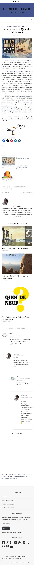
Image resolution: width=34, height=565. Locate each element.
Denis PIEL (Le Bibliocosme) (22, 562)
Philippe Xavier (14, 112)
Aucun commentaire (27, 192)
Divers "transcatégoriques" (17, 26)
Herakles (13, 102)
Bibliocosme (17, 216)
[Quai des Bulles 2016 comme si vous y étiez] (8, 174)
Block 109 (25, 100)
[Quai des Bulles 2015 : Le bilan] (8, 161)
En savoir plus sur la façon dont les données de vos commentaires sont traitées (16, 476)
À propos (18, 558)
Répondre (11, 337)
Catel (30, 100)
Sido (10, 333)
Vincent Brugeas (16, 100)
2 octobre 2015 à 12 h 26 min (19, 355)
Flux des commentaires (8, 504)
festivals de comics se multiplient (19, 60)
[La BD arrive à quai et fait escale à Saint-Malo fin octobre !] (22, 161)
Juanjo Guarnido (27, 104)
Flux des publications (7, 500)
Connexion (4, 497)
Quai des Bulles (6, 66)
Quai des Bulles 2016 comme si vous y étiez (7, 180)
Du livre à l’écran (12, 558)
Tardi (15, 89)
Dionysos (6, 192)
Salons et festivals (7, 189)
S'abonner (6, 528)
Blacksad (4, 106)
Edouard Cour (6, 102)
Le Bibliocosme (17, 9)
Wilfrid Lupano (17, 108)
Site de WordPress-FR (8, 507)
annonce (4, 186)
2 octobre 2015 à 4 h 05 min (15, 335)
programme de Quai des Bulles (16, 71)
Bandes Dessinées (22, 556)
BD (9, 186)
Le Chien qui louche (14, 104)
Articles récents (5, 556)
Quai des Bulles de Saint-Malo (19, 186)
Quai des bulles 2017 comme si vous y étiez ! (16, 248)
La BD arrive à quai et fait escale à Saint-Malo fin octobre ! (22, 167)
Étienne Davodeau (23, 102)
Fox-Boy (9, 108)
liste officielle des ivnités (21, 96)
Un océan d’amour (27, 108)
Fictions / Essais (13, 556)
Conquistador (23, 112)
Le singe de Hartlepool (8, 110)
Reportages (4, 558)
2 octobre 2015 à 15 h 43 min (23, 378)
